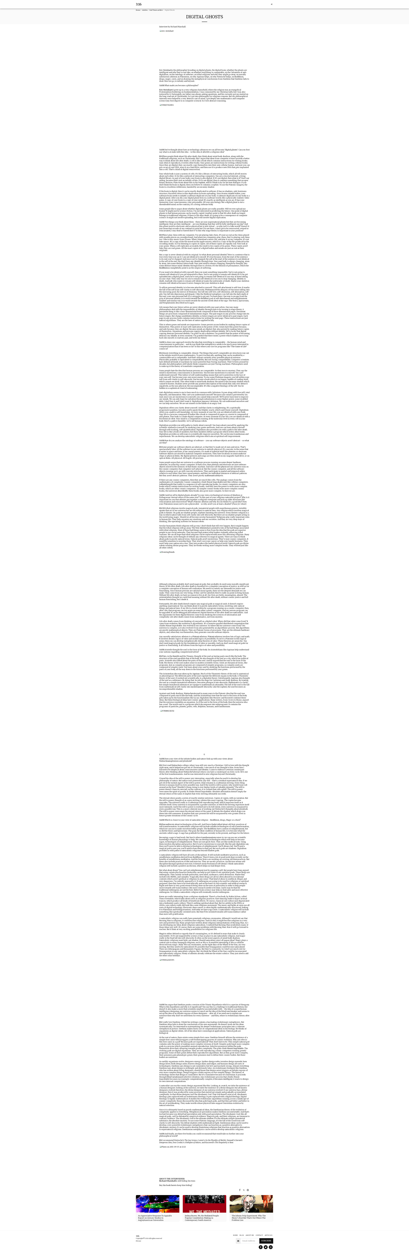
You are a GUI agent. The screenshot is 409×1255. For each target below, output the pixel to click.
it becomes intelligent (222, 1079)
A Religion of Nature (193, 1142)
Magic (162, 934)
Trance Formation (166, 899)
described (182, 491)
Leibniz (162, 484)
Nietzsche (188, 693)
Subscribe (266, 1241)
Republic (176, 656)
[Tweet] (244, 1190)
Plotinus (209, 290)
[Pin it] (248, 1190)
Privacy (138, 1241)
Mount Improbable (235, 1048)
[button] (271, 4)
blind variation (173, 1077)
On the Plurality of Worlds (215, 1140)
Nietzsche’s (189, 772)
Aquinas (196, 674)
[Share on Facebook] (240, 1190)
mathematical (211, 475)
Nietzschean (164, 761)
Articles (145, 10)
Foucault (165, 824)
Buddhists (163, 268)
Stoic (235, 859)
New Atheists (201, 528)
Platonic (196, 637)
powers (196, 473)
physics (224, 467)
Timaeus (189, 656)
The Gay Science (190, 1140)
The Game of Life (238, 346)
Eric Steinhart (165, 70)
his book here (169, 1185)
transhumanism (208, 837)
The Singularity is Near (224, 1142)
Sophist (201, 182)
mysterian (195, 687)
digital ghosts (231, 150)
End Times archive (156, 10)
